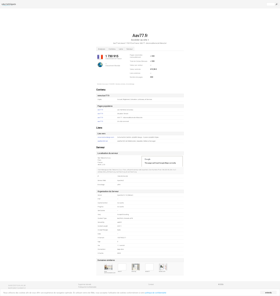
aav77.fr (100, 110)
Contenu (112, 49)
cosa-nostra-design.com (106, 137)
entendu (268, 292)
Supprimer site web (84, 284)
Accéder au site (139, 40)
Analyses (101, 49)
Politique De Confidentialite (87, 287)
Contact (151, 284)
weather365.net (103, 141)
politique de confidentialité (155, 292)
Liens (121, 49)
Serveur (129, 49)
